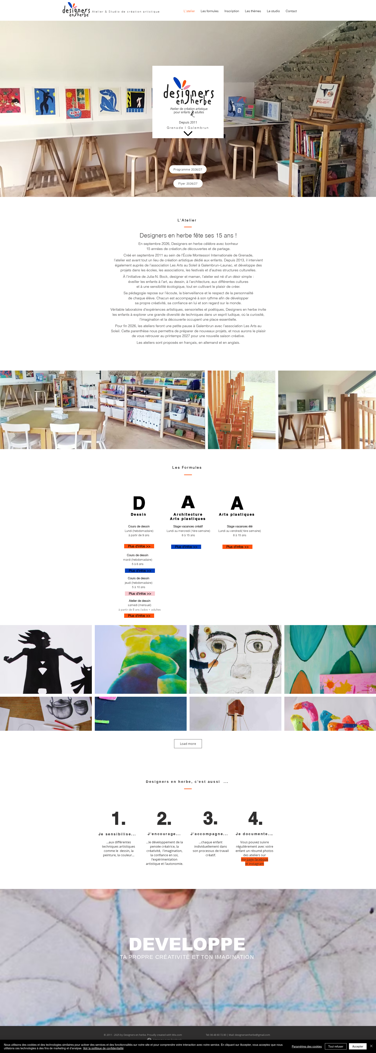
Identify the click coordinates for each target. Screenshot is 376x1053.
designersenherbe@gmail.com (252, 1035)
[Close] (371, 1046)
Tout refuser (335, 1046)
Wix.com (177, 1035)
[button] (209, 11)
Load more (188, 744)
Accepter (357, 1046)
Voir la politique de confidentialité (103, 1048)
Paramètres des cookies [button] (307, 1046)
